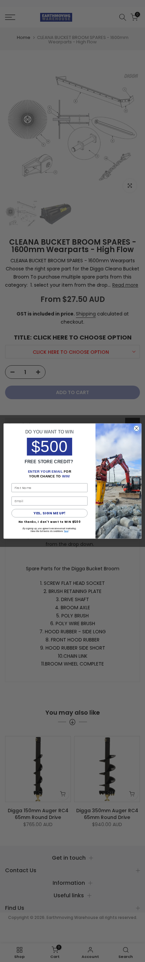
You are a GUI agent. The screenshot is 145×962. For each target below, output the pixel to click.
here (66, 531)
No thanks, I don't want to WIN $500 (50, 522)
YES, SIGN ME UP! (49, 513)
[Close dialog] (136, 428)
